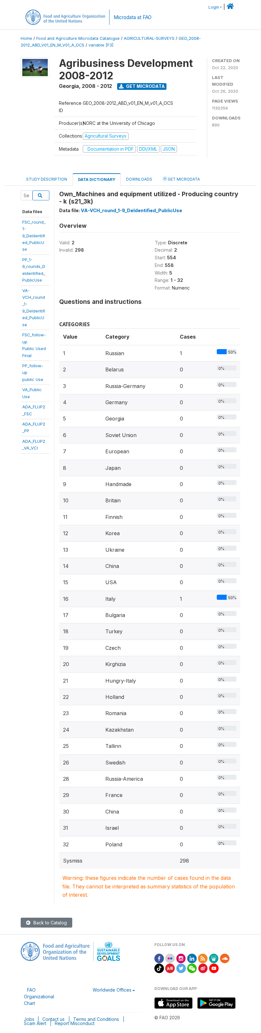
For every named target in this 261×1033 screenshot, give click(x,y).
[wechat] (192, 968)
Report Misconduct (75, 1023)
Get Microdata (145, 86)
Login (213, 7)
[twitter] (181, 968)
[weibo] (203, 968)
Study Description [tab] (46, 179)
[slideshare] (214, 958)
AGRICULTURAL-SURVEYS (149, 38)
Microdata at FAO (133, 17)
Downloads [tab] (139, 179)
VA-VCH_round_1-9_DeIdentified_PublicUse (131, 210)
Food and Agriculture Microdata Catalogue (78, 38)
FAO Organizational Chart (39, 996)
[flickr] (170, 958)
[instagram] (181, 958)
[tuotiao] (170, 968)
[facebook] (159, 958)
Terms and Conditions (96, 1019)
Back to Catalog (49, 922)
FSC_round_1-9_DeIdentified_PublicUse (34, 235)
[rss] (203, 958)
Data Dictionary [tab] (96, 179)
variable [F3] (100, 45)
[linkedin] (192, 958)
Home (26, 38)
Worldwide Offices (112, 990)
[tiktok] (159, 968)
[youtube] (214, 968)
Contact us (53, 1019)
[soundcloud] (224, 958)
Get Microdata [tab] (183, 179)
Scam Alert (35, 1023)
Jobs (29, 1019)
